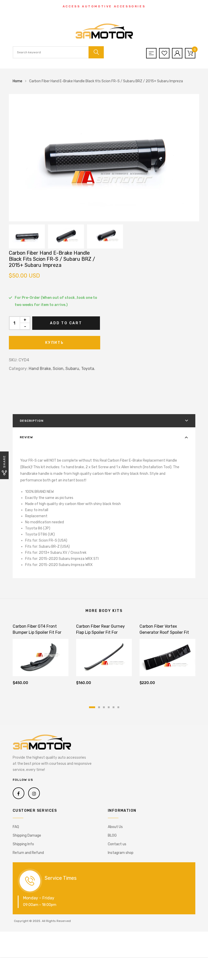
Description (32, 421)
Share (4, 461)
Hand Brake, (40, 368)
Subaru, (72, 368)
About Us (115, 827)
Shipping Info (23, 844)
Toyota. (88, 368)
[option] (104, 157)
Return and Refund (28, 853)
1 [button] (92, 707)
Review (26, 437)
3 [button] (104, 707)
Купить (54, 342)
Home (17, 81)
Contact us (117, 844)
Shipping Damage (27, 835)
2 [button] (99, 707)
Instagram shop (120, 853)
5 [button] (113, 707)
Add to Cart (66, 323)
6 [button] (118, 707)
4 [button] (109, 707)
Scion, (58, 368)
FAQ (16, 827)
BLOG (112, 835)
